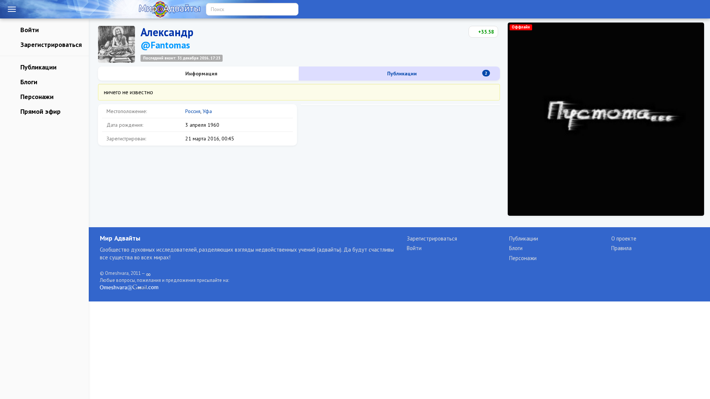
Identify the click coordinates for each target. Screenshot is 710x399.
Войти (28, 29)
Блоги (27, 82)
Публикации (37, 67)
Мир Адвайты (120, 238)
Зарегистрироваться (50, 44)
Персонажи (36, 96)
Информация (200, 73)
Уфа (207, 111)
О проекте (623, 238)
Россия (192, 111)
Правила (621, 248)
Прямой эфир (39, 111)
